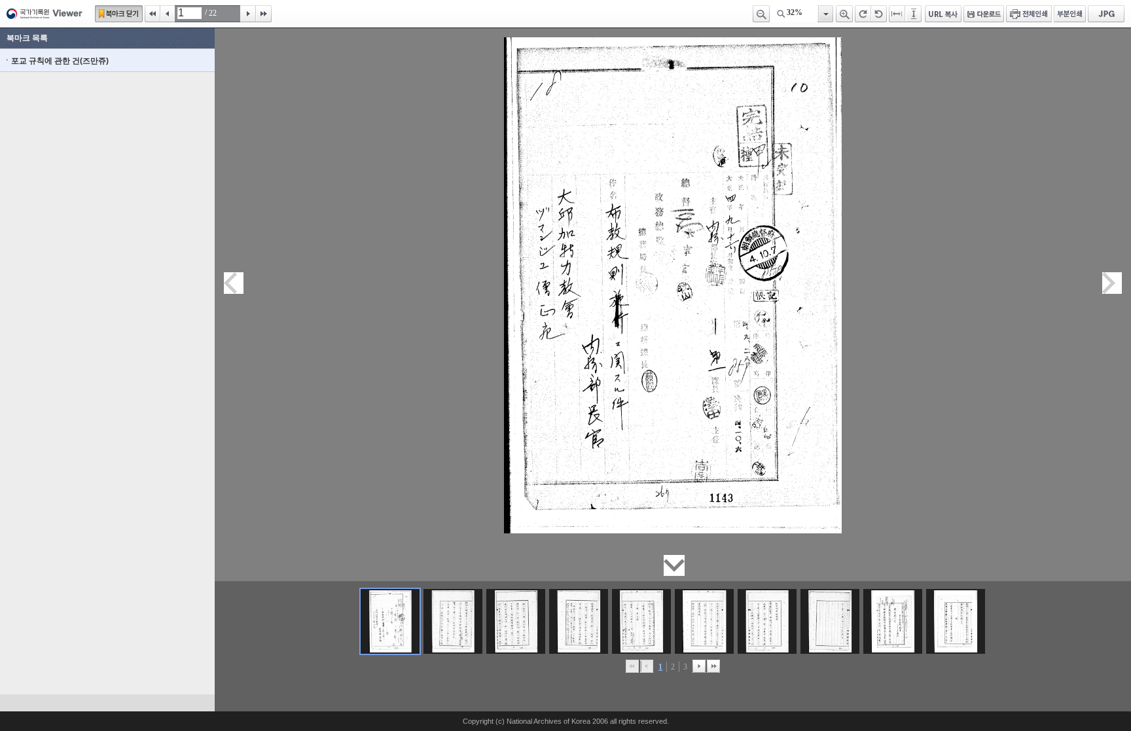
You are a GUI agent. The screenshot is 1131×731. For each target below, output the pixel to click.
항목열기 (825, 13)
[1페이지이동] (390, 621)
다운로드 (983, 13)
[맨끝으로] (713, 666)
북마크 (119, 13)
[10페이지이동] (955, 621)
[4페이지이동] (578, 621)
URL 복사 (943, 13)
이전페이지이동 (233, 283)
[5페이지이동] (641, 621)
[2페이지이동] (452, 621)
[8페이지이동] (829, 621)
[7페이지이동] (767, 621)
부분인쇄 (1070, 13)
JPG (1106, 13)
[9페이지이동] (892, 621)
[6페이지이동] (704, 621)
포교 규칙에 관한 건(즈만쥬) (60, 60)
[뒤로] (699, 666)
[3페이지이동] (515, 621)
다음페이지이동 (1112, 283)
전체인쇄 (1029, 13)
